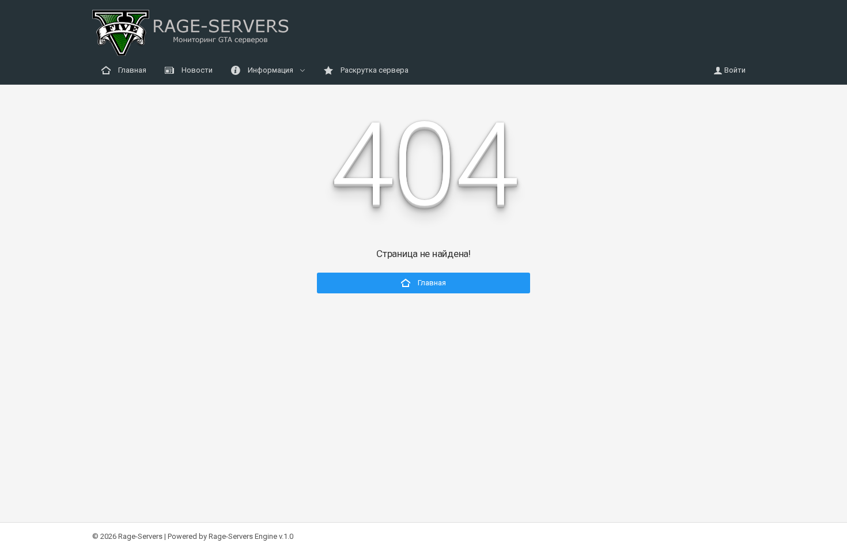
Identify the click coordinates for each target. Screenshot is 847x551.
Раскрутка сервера (374, 70)
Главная (131, 70)
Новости (196, 70)
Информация (270, 70)
